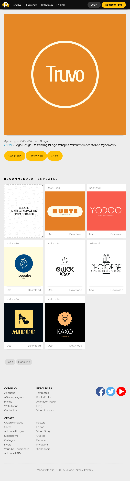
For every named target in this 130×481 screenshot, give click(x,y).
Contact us (10, 410)
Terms (77, 470)
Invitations (42, 444)
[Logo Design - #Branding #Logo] (64, 211)
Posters (40, 422)
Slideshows (11, 435)
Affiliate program (14, 397)
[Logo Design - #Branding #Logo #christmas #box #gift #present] (106, 266)
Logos (40, 427)
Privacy (88, 470)
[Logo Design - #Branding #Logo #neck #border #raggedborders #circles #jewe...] (64, 322)
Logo (10, 361)
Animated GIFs (12, 453)
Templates (42, 392)
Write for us (11, 406)
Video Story (43, 431)
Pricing (8, 401)
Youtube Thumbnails (16, 449)
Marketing (24, 361)
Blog (39, 406)
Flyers (7, 444)
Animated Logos (14, 431)
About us (9, 392)
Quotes (40, 435)
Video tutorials (45, 410)
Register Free (114, 4)
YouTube (121, 391)
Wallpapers (43, 449)
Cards (7, 427)
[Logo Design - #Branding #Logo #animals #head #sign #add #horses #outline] (23, 266)
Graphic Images (13, 422)
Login (94, 4)
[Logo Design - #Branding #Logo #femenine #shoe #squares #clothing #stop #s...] (23, 322)
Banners (41, 440)
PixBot (8, 145)
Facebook (100, 391)
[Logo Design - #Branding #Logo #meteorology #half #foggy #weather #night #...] (64, 266)
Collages (9, 440)
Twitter (110, 391)
